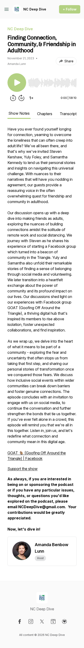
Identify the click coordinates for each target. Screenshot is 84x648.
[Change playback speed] (31, 98)
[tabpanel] (42, 331)
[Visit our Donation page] (64, 621)
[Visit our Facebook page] (19, 621)
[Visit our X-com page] (42, 621)
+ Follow (70, 9)
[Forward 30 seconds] (21, 98)
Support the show (22, 468)
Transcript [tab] (68, 113)
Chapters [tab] (44, 113)
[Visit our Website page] (53, 621)
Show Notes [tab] (19, 113)
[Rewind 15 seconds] (13, 98)
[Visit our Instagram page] (30, 621)
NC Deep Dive (34, 9)
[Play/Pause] (16, 82)
